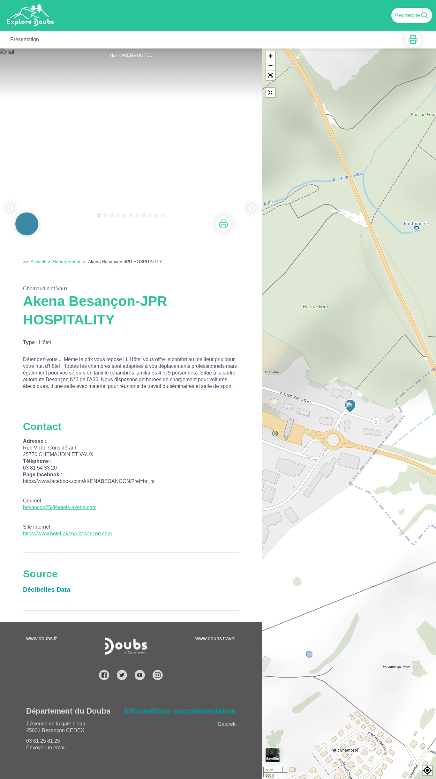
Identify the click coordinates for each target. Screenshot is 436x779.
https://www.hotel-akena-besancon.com (67, 533)
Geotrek (227, 724)
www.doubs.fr (41, 638)
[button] (270, 75)
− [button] (270, 66)
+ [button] (270, 56)
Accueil (38, 261)
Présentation (24, 39)
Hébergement (66, 261)
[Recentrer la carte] (270, 92)
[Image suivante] (251, 136)
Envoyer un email (46, 747)
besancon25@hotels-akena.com (59, 507)
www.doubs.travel (215, 638)
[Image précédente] (10, 136)
